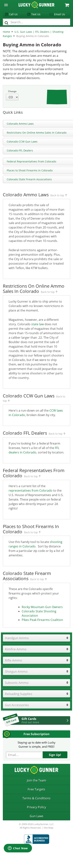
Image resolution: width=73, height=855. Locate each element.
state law (37, 324)
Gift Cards (30, 720)
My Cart (67, 5)
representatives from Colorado (30, 490)
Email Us (59, 14)
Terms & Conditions (36, 798)
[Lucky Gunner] (36, 839)
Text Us (35, 14)
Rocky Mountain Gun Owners (42, 607)
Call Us (13, 14)
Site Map (48, 827)
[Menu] (6, 5)
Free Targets (36, 789)
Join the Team (36, 780)
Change (12, 91)
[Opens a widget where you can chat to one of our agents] (18, 848)
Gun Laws (36, 816)
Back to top (57, 195)
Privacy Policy (36, 807)
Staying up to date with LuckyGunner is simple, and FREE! (36, 744)
